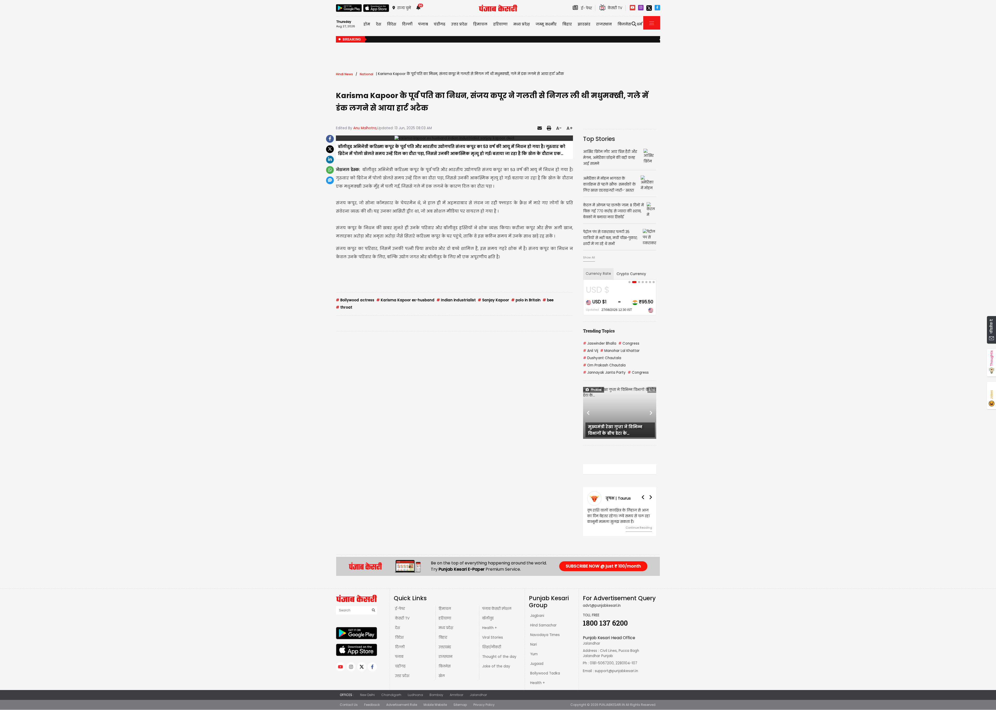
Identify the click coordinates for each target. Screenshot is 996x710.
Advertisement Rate (401, 704)
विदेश (399, 637)
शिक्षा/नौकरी (491, 647)
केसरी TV (402, 618)
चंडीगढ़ (400, 666)
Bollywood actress (355, 300)
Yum (534, 654)
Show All (589, 257)
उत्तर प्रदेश (459, 24)
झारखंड (584, 24)
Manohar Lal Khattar (620, 350)
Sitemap (460, 704)
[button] (588, 413)
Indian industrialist (456, 300)
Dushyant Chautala (602, 358)
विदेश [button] (391, 24)
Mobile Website (435, 704)
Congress (628, 343)
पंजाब (399, 656)
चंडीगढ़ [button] (439, 24)
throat (344, 307)
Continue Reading (639, 527)
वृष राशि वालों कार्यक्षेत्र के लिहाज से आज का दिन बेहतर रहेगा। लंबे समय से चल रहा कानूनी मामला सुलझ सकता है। (618, 516)
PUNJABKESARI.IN (612, 704)
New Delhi (367, 695)
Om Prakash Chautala (604, 365)
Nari (533, 644)
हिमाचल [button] (480, 24)
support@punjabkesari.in (616, 670)
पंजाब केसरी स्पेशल (496, 608)
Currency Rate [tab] (598, 273)
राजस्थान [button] (604, 24)
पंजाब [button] (423, 24)
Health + (489, 627)
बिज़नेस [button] (624, 24)
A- (559, 128)
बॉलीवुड (488, 618)
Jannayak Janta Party (604, 372)
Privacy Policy (484, 704)
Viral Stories (492, 637)
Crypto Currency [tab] (631, 273)
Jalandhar (478, 695)
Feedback (372, 704)
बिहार (567, 24)
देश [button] (378, 24)
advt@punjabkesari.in (602, 605)
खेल (442, 675)
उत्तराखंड (445, 647)
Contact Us (349, 704)
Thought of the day (499, 656)
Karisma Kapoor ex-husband (405, 300)
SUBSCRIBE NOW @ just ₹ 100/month (603, 566)
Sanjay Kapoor (493, 300)
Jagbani (537, 615)
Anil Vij (590, 350)
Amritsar (456, 695)
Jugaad (536, 663)
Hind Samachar (543, 625)
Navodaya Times (545, 634)
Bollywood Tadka (545, 673)
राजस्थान (445, 656)
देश (397, 627)
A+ (569, 128)
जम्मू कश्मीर (546, 24)
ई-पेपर (400, 608)
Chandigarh (391, 695)
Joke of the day (496, 666)
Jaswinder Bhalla (599, 343)
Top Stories (599, 139)
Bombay (436, 695)
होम (366, 24)
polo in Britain (526, 300)
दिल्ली (407, 24)
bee (548, 300)
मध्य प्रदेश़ (521, 24)
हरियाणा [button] (500, 24)
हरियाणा (445, 618)
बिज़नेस (445, 666)
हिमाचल (445, 608)
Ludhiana (415, 695)
